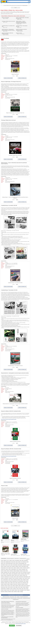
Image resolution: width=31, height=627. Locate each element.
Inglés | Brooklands (21, 30)
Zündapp (21, 591)
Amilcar (17, 563)
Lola (1, 579)
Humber (24, 575)
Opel (27, 582)
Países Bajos (26, 560)
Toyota (27, 588)
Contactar (18, 596)
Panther (8, 584)
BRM (27, 566)
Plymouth (23, 584)
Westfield (9, 591)
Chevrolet (24, 567)
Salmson (11, 587)
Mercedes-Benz (6, 581)
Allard (27, 561)
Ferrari (19, 572)
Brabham (17, 566)
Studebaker (8, 588)
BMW (8, 566)
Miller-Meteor (21, 581)
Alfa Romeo (24, 561)
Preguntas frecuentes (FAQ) (24, 596)
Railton (14, 585)
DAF (26, 569)
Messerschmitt (15, 581)
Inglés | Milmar (8, 30)
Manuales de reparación (10, 558)
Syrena (17, 588)
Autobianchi (24, 564)
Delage (15, 570)
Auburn (7, 564)
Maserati (18, 579)
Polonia (2, 561)
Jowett (17, 576)
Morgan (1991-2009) (23, 554)
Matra (21, 579)
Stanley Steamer (3, 588)
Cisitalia (7, 569)
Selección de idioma (6, 596)
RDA (4, 561)
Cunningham (23, 569)
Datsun (8, 570)
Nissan (16, 582)
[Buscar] (29, 1)
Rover (6, 587)
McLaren (2, 581)
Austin (11, 564)
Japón (22, 560)
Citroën (10, 569)
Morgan (15, 7)
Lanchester (10, 578)
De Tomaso (11, 570)
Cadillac (15, 567)
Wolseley (15, 591)
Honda (16, 575)
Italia (20, 560)
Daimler (2, 570)
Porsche (9, 585)
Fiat (21, 572)
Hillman (5, 575)
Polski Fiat (2, 585)
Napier (11, 582)
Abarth (19, 561)
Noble (19, 582)
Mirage (27, 581)
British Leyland (24, 566)
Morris (9, 582)
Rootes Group (3, 587)
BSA (7, 567)
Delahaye (17, 570)
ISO (10, 576)
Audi (9, 564)
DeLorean (21, 570)
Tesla (24, 588)
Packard (2, 584)
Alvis (4, 563)
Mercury (10, 581)
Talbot (20, 588)
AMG (14, 563)
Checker (21, 567)
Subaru (11, 588)
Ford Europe (24, 572)
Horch (18, 575)
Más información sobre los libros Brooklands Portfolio (8, 419)
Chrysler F (28, 567)
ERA (10, 572)
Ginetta (7, 573)
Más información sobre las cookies (21, 623)
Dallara (5, 570)
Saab (9, 587)
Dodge (2, 572)
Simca (19, 587)
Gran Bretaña (17, 560)
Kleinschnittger (26, 576)
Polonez (26, 584)
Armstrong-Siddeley (21, 563)
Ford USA (28, 572)
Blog (15, 596)
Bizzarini (5, 566)
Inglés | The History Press (20, 33)
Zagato (18, 591)
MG (17, 581)
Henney (2, 575)
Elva (8, 572)
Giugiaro (10, 573)
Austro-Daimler (20, 564)
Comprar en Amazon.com (22, 116)
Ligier (26, 578)
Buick (12, 567)
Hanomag (22, 573)
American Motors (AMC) (9, 563)
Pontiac (6, 585)
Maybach (24, 579)
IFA (26, 575)
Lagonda (2, 578)
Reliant (20, 585)
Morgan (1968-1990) (13, 554)
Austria (2, 560)
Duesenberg (5, 572)
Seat (14, 587)
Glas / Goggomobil (14, 573)
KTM (29, 576)
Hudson (21, 575)
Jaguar (12, 576)
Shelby (16, 587)
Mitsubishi (2, 582)
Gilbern (4, 573)
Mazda (27, 579)
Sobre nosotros (12, 596)
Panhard (5, 584)
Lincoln (29, 578)
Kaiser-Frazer (21, 576)
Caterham (18, 567)
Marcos (12, 579)
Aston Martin (3, 564)
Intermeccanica (7, 576)
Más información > (25, 5)
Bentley (28, 564)
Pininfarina (19, 584)
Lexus (23, 578)
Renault (22, 585)
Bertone (2, 566)
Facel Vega (13, 572)
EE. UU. (8, 560)
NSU (21, 582)
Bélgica (5, 560)
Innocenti (2, 576)
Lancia (13, 578)
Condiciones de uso (15, 599)
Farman (17, 572)
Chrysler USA (3, 569)
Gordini (19, 573)
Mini (24, 581)
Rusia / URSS (13, 561)
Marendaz (15, 579)
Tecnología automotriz (23, 558)
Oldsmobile (24, 582)
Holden (13, 575)
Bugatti (10, 567)
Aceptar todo (12, 625)
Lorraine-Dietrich (5, 579)
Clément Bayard (13, 569)
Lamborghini (6, 578)
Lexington (20, 578)
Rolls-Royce (28, 585)
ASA (25, 563)
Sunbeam (14, 588)
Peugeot (11, 584)
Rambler (17, 585)
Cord (17, 569)
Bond (10, 566)
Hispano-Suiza (9, 575)
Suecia (16, 561)
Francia (13, 560)
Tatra (22, 588)
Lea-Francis (16, 578)
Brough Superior (3, 567)
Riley (25, 585)
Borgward (13, 566)
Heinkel (28, 573)
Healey (25, 573)
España (11, 560)
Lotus (9, 579)
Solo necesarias (18, 625)
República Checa (8, 561)
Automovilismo (17, 558)
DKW (26, 570)
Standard (27, 587)
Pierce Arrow (15, 584)
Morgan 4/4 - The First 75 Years (5, 553)
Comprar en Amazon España (8, 116)
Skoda (24, 587)
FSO (1, 573)
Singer (21, 587)
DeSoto (24, 570)
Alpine (2, 563)
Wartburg (6, 591)
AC (21, 561)
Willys (12, 591)
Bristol (20, 566)
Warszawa (2, 591)
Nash (14, 582)
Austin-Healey (15, 564)
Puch (11, 585)
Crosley (20, 569)
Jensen (15, 576)
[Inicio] (1, 3)
